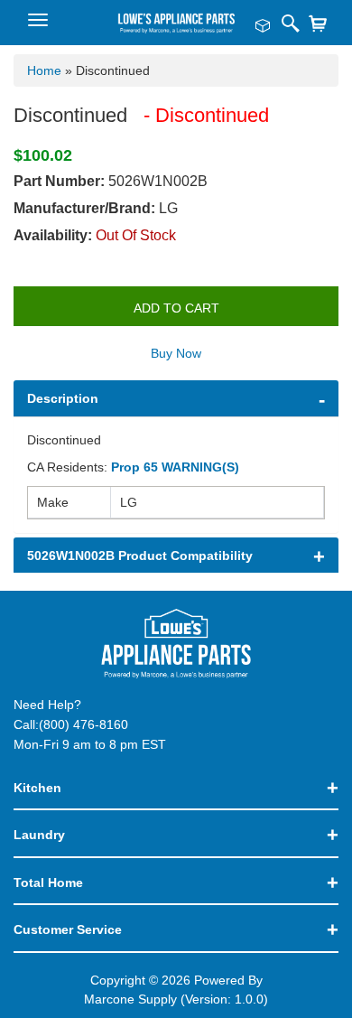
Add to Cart (176, 308)
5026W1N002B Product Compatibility (140, 555)
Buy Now (176, 353)
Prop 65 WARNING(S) (175, 467)
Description (62, 398)
